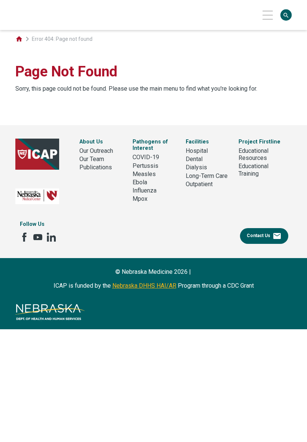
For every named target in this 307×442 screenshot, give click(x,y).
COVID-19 (146, 157)
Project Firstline (259, 142)
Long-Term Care (207, 175)
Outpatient (199, 184)
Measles (144, 174)
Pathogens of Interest (150, 145)
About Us (91, 142)
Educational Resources (253, 154)
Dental (194, 159)
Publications (95, 167)
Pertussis (145, 165)
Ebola (140, 182)
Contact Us (264, 235)
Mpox (140, 198)
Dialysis (196, 167)
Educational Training (253, 170)
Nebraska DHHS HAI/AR (144, 285)
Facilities (197, 142)
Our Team (91, 159)
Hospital (197, 150)
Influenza (144, 190)
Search (286, 15)
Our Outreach (96, 150)
